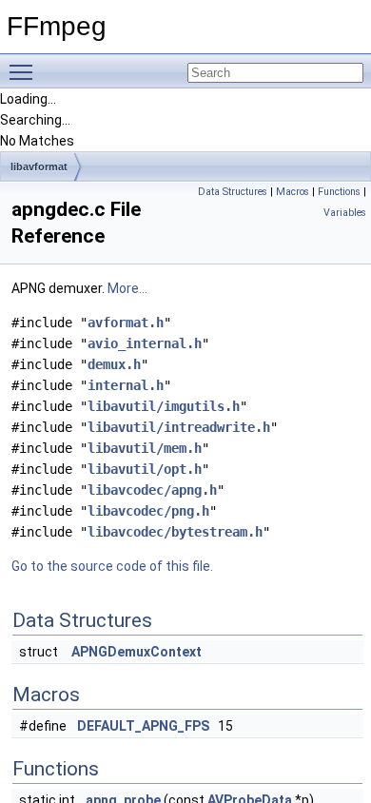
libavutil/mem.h (145, 448)
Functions (339, 192)
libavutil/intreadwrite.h (179, 427)
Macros (292, 192)
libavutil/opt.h (145, 469)
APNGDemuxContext (136, 651)
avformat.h (126, 322)
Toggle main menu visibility (25, 71)
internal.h (126, 385)
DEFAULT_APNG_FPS (143, 726)
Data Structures (232, 192)
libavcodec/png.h (148, 511)
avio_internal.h (145, 343)
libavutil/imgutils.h (164, 406)
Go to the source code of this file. (112, 566)
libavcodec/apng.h (152, 490)
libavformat (39, 166)
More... (127, 288)
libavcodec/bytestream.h (175, 531)
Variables (344, 212)
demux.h (114, 364)
